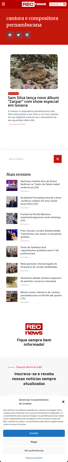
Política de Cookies (34, 457)
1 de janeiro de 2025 (17, 124)
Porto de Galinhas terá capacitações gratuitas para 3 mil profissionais (40, 250)
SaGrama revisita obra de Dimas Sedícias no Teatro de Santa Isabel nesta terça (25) (40, 184)
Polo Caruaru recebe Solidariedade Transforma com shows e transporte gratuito (41, 233)
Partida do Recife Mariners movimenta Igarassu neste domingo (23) (41, 217)
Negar (34, 441)
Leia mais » (25, 191)
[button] (63, 401)
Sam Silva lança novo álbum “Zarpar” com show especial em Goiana (33, 101)
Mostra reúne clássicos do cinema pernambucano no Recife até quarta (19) (41, 295)
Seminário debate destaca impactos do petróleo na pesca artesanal (41, 280)
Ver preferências (34, 450)
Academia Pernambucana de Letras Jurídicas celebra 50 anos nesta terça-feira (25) (41, 200)
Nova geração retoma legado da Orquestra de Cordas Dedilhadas (39, 265)
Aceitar (34, 433)
